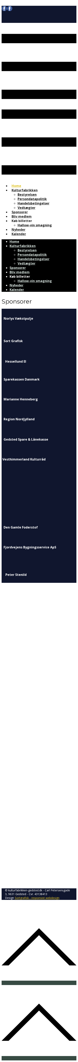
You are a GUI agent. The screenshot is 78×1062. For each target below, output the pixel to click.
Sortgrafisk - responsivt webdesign (37, 898)
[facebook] (7, 10)
